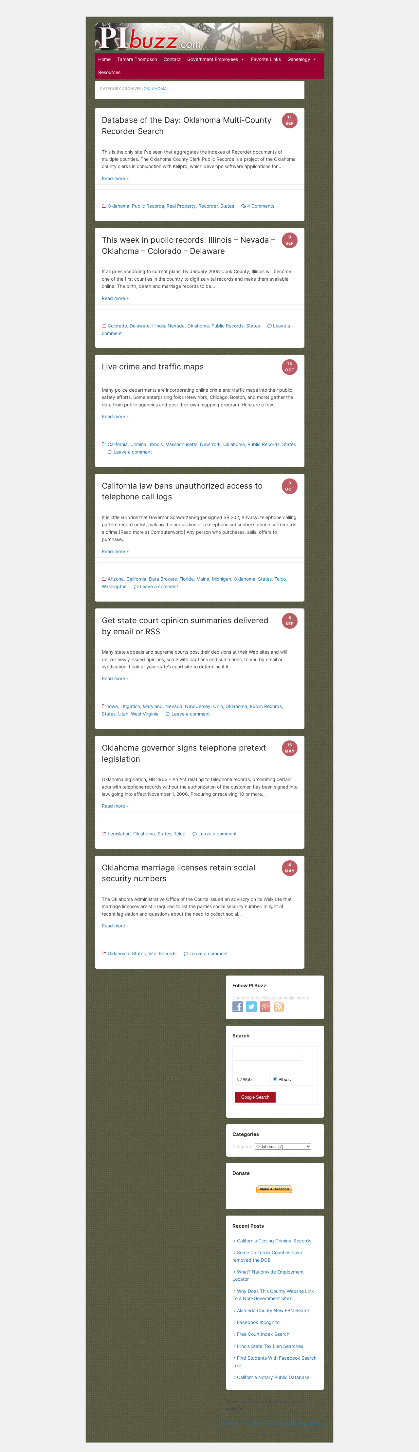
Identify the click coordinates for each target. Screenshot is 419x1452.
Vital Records (162, 953)
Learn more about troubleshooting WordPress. (275, 1423)
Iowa (113, 706)
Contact (172, 59)
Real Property (181, 206)
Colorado (117, 325)
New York (210, 444)
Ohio (218, 706)
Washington (114, 586)
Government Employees (212, 59)
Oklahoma (118, 206)
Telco (280, 579)
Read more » (115, 178)
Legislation (119, 833)
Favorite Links (266, 59)
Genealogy (298, 59)
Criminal (138, 444)
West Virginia (144, 714)
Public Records (148, 206)
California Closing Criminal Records (274, 1240)
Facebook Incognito (258, 1322)
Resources (109, 72)
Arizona (116, 579)
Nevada (176, 325)
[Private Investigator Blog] (209, 36)
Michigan (221, 579)
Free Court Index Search (263, 1334)
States (227, 206)
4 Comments (260, 206)
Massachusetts (181, 444)
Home (104, 59)
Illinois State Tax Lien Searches (270, 1346)
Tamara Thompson (137, 59)
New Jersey (197, 706)
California (118, 444)
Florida (186, 579)
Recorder (208, 206)
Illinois (158, 325)
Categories (243, 1146)
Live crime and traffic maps (153, 366)
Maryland (153, 706)
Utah (123, 714)
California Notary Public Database (273, 1377)
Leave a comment (132, 452)
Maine (202, 579)
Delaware (140, 325)
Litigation (130, 706)
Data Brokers (163, 579)
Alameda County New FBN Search (273, 1310)
